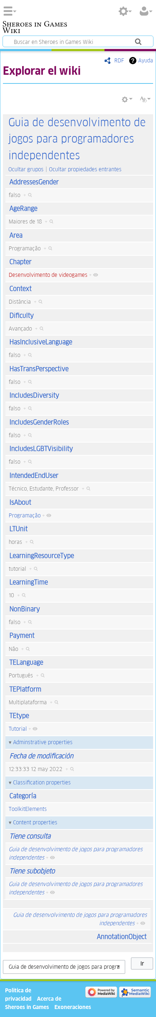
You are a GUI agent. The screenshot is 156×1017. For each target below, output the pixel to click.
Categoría (22, 796)
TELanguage (26, 662)
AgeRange (23, 208)
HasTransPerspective (39, 369)
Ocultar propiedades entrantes (85, 169)
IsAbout (20, 502)
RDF (119, 60)
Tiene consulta (29, 836)
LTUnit (18, 529)
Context (20, 288)
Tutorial (18, 728)
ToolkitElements (28, 808)
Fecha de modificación (41, 756)
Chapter (20, 262)
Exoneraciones (72, 1007)
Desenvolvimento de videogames (48, 274)
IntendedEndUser (33, 475)
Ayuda (145, 60)
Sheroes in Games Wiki (35, 28)
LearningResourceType (41, 555)
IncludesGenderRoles (39, 422)
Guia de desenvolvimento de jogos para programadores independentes (77, 139)
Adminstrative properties (43, 742)
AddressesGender (34, 182)
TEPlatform (25, 689)
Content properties (35, 822)
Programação (25, 515)
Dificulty (21, 315)
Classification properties (42, 782)
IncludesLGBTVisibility (41, 448)
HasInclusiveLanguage (40, 342)
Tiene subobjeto (32, 871)
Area (15, 235)
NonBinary (24, 609)
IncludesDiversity (34, 395)
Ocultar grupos (26, 169)
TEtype (19, 716)
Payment (21, 635)
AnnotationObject (122, 936)
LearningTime (28, 582)
